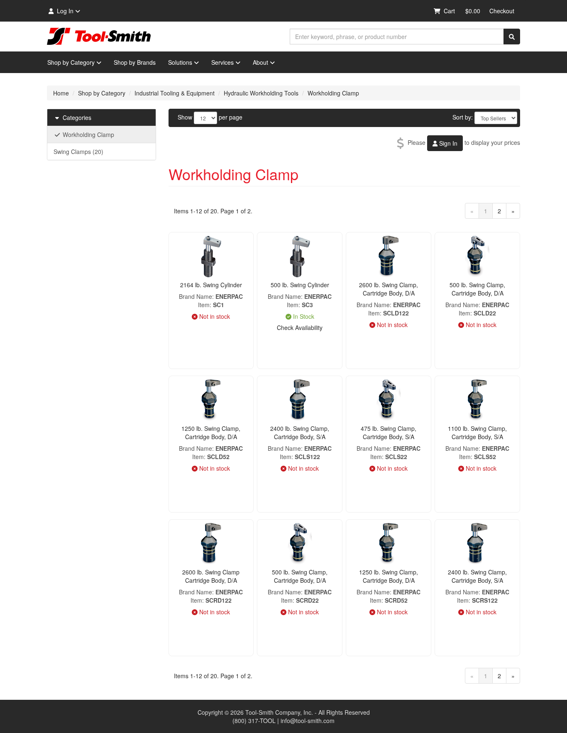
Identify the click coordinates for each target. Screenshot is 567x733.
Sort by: (462, 117)
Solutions (180, 62)
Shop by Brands (135, 62)
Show (185, 117)
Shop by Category (71, 62)
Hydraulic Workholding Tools (261, 93)
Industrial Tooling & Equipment (174, 93)
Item (204, 305)
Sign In (447, 143)
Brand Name (195, 296)
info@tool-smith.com (308, 720)
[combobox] (397, 36)
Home (61, 93)
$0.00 (472, 11)
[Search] (511, 36)
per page (230, 117)
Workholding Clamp (333, 93)
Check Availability (300, 327)
